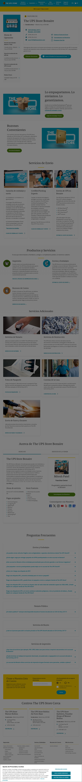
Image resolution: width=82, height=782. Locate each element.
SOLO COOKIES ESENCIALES (61, 773)
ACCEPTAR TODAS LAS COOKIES (61, 777)
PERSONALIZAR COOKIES (61, 769)
